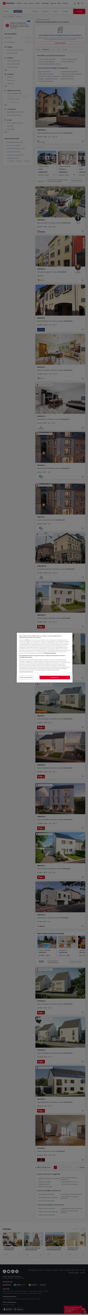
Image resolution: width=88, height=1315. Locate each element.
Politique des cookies (50, 653)
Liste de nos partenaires (26, 671)
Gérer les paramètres (26, 677)
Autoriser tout (55, 677)
